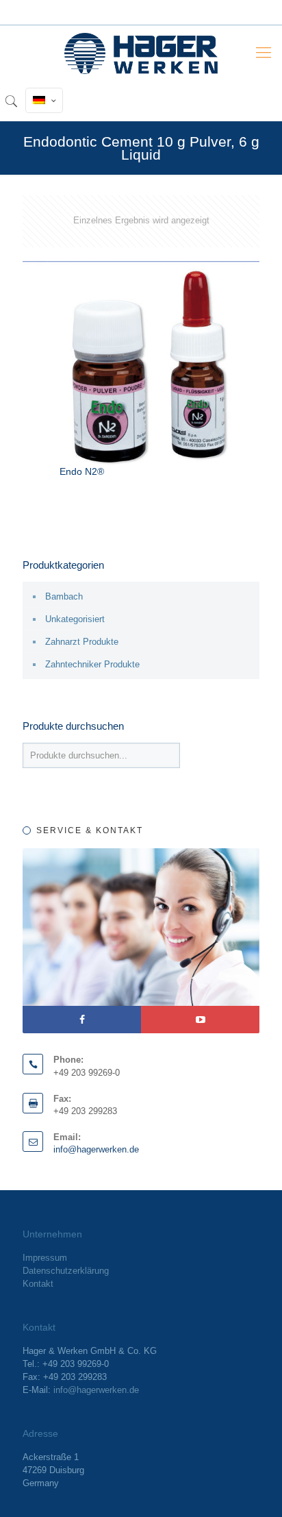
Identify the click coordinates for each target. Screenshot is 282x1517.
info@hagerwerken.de (96, 1149)
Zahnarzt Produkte (81, 642)
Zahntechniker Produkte (92, 664)
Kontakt (38, 1284)
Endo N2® (82, 471)
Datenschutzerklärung (66, 1271)
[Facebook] (82, 1019)
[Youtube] (200, 1019)
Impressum (45, 1258)
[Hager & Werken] (141, 52)
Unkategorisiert (75, 619)
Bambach (64, 596)
